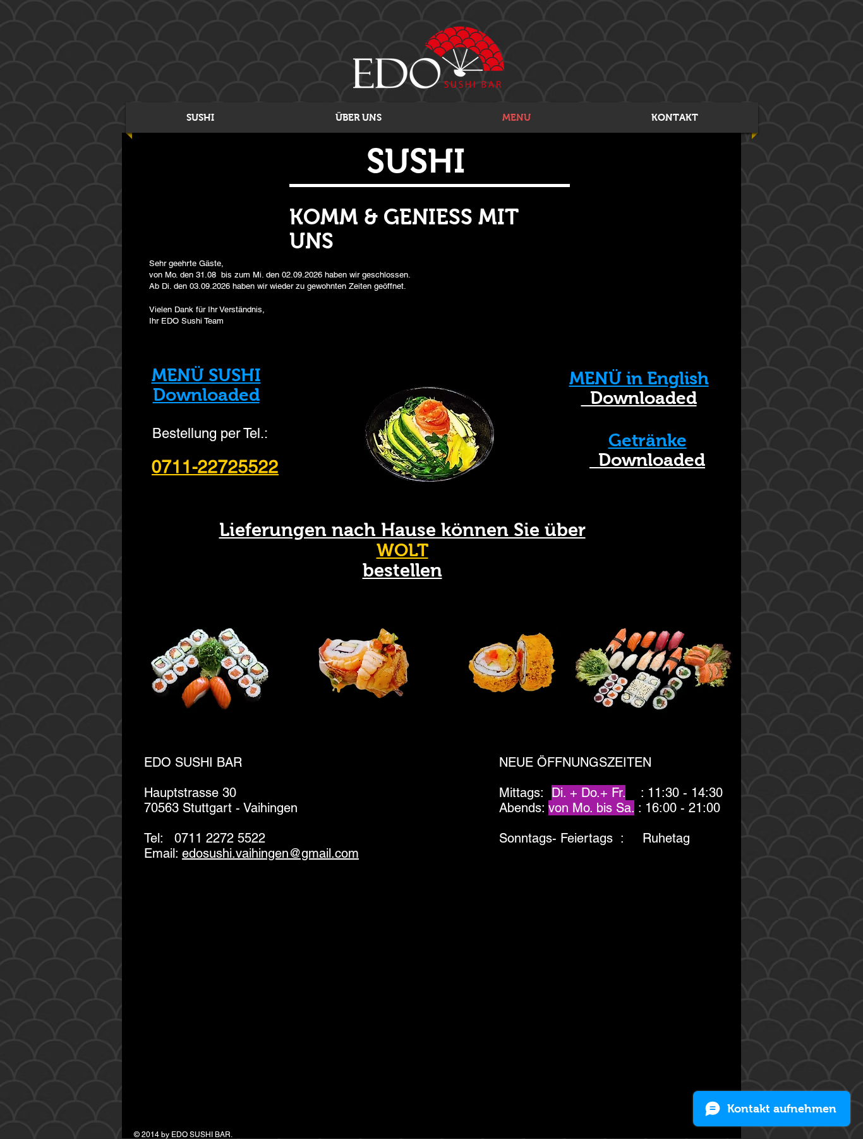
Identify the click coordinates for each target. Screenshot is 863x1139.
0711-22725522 (215, 466)
